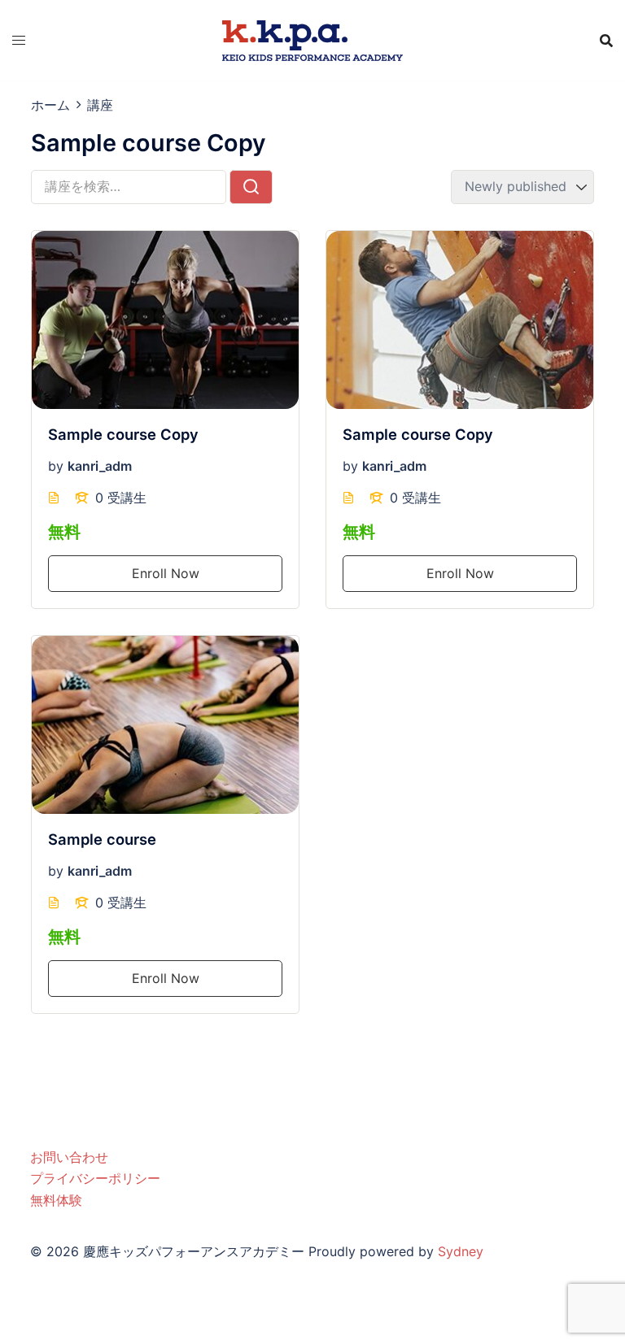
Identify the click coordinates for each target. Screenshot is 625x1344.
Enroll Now (165, 573)
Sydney (460, 1251)
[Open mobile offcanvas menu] (18, 40)
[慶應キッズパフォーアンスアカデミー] (312, 39)
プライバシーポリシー (95, 1178)
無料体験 (56, 1200)
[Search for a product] (606, 40)
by (55, 466)
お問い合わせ (69, 1157)
